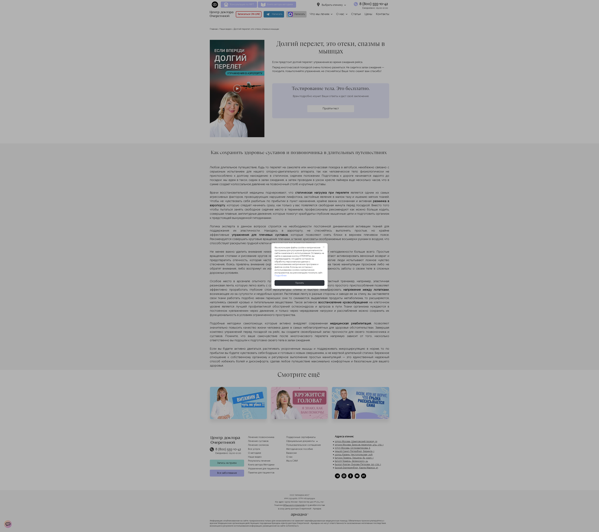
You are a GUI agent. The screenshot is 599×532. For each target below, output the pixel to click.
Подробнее (281, 275)
